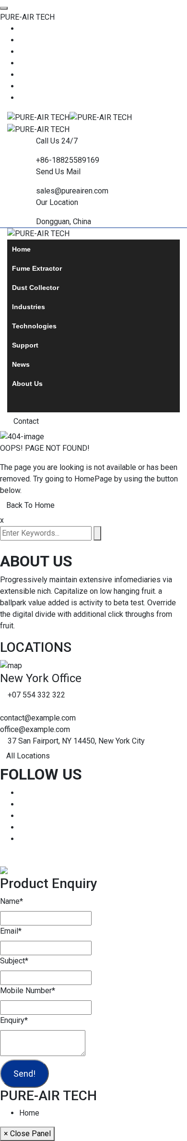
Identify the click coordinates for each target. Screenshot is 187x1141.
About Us (27, 383)
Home (21, 249)
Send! (24, 1074)
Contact (26, 421)
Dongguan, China (63, 221)
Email (11, 931)
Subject (14, 960)
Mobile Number (27, 990)
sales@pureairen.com (72, 190)
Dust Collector (35, 287)
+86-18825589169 (67, 160)
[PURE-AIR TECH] (38, 116)
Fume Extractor (37, 268)
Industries (28, 307)
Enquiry (14, 1020)
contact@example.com (38, 717)
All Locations (28, 755)
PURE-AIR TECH (27, 17)
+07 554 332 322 (36, 694)
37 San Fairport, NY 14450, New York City (76, 740)
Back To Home (30, 505)
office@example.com (35, 729)
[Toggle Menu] (4, 8)
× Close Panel (27, 1133)
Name (11, 901)
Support (25, 345)
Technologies (34, 326)
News (21, 364)
